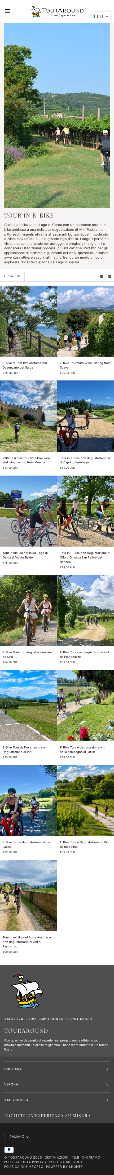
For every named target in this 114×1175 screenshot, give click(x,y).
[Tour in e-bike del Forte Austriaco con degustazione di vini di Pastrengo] (28, 895)
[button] (101, 16)
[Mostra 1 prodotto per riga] (102, 276)
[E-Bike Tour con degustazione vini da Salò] (28, 610)
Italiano (16, 1136)
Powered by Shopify (64, 1167)
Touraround (20, 1157)
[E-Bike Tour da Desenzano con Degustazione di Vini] (28, 705)
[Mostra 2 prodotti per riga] (110, 276)
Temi (75, 1157)
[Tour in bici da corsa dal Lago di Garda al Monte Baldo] (28, 511)
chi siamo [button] (13, 1069)
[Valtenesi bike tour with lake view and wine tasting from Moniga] (28, 415)
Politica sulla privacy (25, 1162)
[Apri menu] (12, 11)
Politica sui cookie (67, 1162)
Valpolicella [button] (16, 1100)
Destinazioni (57, 1157)
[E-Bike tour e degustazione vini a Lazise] (28, 800)
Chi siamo (91, 1157)
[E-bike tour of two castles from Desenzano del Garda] (28, 321)
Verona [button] (11, 1084)
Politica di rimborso (23, 1167)
